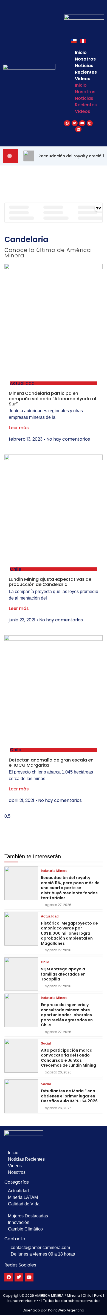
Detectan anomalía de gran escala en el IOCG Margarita (51, 762)
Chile (45, 962)
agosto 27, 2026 (58, 905)
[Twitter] (19, 1277)
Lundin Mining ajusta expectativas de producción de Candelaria (50, 582)
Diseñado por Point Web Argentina (53, 1310)
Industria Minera (54, 870)
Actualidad (50, 916)
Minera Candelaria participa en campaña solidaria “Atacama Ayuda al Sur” (52, 398)
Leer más (19, 428)
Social (46, 1043)
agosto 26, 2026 (58, 1072)
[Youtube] (29, 1277)
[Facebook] (8, 1277)
